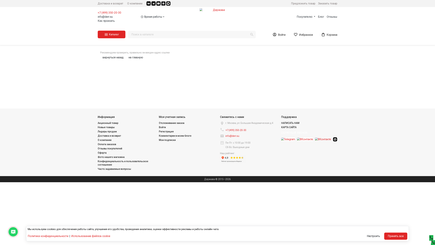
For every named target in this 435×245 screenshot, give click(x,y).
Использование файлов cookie (90, 236)
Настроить (373, 236)
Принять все (396, 236)
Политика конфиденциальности (48, 236)
